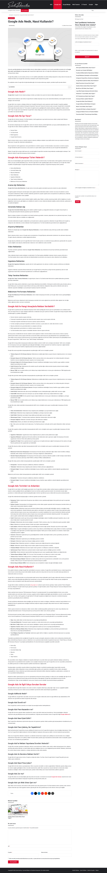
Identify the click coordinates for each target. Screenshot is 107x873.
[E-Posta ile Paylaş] (49, 793)
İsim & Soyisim (78, 151)
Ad (9, 846)
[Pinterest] (42, 793)
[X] (35, 793)
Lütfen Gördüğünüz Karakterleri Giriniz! (83, 42)
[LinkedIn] (39, 793)
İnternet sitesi (44, 852)
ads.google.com (34, 585)
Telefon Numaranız (79, 163)
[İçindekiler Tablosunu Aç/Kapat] (68, 87)
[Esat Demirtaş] (19, 4)
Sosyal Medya (66, 4)
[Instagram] (79, 142)
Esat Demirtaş (11, 25)
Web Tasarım (76, 4)
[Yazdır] (52, 793)
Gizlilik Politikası (83, 38)
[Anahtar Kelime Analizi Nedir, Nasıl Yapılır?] (18, 809)
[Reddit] (45, 793)
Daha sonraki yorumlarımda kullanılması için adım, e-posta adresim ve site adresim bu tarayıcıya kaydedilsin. (34, 858)
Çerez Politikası (83, 870)
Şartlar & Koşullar (91, 870)
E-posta (10, 852)
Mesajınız (77, 169)
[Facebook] (32, 793)
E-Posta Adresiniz (79, 157)
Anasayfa (11, 15)
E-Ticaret (84, 4)
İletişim (97, 870)
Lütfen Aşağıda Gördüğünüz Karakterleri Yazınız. (85, 187)
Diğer (96, 4)
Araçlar (91, 4)
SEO (51, 4)
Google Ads (57, 4)
